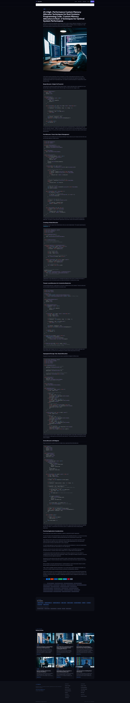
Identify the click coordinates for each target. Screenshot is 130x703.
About (88, 1)
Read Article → (39, 654)
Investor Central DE (56, 602)
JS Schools (88, 602)
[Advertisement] (65, 618)
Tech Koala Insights (40, 608)
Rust (44, 9)
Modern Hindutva (68, 608)
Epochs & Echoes (70, 602)
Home (76, 1)
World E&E (63, 608)
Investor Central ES (48, 602)
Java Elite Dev (46, 604)
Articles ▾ (80, 1)
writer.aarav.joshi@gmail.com (40, 689)
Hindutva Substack (84, 696)
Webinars (84, 1)
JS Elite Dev (40, 604)
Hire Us (92, 1)
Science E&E (59, 608)
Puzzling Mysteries (77, 602)
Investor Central (40, 602)
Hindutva (83, 602)
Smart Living (64, 602)
